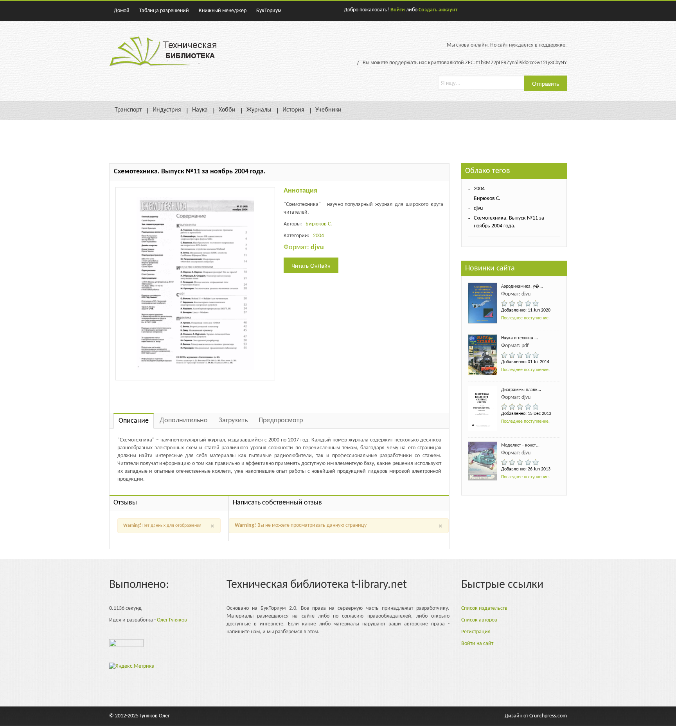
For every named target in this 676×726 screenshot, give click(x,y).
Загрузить (233, 420)
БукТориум (268, 11)
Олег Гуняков (172, 620)
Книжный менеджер (222, 11)
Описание (134, 421)
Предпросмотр (281, 420)
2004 (318, 236)
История (293, 110)
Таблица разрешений (164, 11)
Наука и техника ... (519, 338)
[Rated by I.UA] (126, 645)
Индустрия (167, 110)
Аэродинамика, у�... (522, 286)
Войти (397, 10)
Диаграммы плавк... (521, 389)
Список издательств (484, 608)
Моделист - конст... (520, 445)
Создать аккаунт (438, 10)
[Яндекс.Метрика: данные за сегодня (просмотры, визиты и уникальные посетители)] (132, 666)
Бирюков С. (319, 224)
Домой (121, 11)
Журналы (258, 110)
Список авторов (479, 620)
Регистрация (476, 632)
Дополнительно (184, 420)
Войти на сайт (477, 644)
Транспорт (128, 110)
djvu (478, 208)
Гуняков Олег (155, 716)
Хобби (227, 110)
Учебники (328, 110)
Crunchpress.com (548, 716)
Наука (200, 110)
